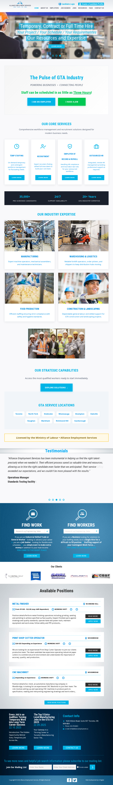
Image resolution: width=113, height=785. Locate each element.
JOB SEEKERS (66, 8)
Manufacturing (29, 256)
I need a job (72, 101)
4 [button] (60, 500)
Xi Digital (101, 780)
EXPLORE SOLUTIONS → (56, 387)
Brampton (79, 414)
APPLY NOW (93, 621)
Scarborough (80, 421)
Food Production (29, 308)
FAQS (91, 8)
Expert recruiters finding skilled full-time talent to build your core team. (43, 166)
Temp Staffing (16, 155)
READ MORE (93, 616)
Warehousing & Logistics (83, 256)
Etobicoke (48, 414)
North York (33, 414)
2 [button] (56, 56)
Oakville (94, 414)
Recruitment (43, 156)
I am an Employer (41, 101)
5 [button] (63, 500)
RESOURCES (82, 8)
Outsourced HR (96, 155)
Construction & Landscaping (83, 308)
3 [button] (60, 56)
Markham (45, 421)
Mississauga (64, 414)
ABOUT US (44, 8)
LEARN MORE (32, 556)
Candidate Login (68, 4)
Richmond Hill (62, 421)
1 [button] (53, 56)
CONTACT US (99, 8)
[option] (56, 35)
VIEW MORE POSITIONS (56, 703)
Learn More (56, 46)
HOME (36, 8)
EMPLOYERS (54, 8)
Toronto (18, 414)
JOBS (74, 8)
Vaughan (31, 421)
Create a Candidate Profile (92, 4)
